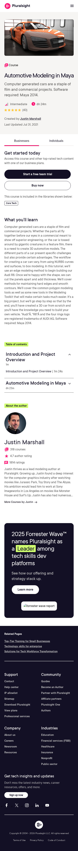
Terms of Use (19, 840)
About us (9, 734)
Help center (11, 687)
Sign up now (16, 795)
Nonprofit (46, 758)
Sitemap (9, 698)
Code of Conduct (56, 840)
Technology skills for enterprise (23, 646)
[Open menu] (72, 6)
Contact (9, 681)
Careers (9, 740)
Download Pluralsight (17, 704)
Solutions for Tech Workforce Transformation (31, 651)
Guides (45, 681)
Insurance (47, 752)
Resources (10, 752)
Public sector (49, 764)
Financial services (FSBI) (56, 740)
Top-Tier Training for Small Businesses (27, 641)
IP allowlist (11, 693)
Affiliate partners (51, 698)
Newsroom (10, 746)
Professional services (17, 716)
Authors (46, 710)
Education (47, 734)
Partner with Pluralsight (55, 693)
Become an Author (52, 687)
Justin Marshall (30, 118)
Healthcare (47, 746)
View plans (10, 710)
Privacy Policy (37, 840)
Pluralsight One (50, 704)
